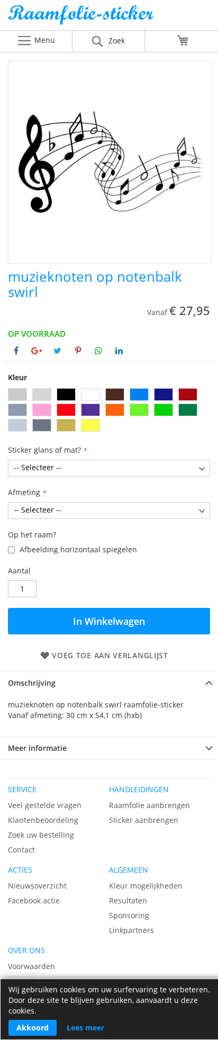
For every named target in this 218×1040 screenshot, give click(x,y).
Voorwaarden (31, 966)
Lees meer (85, 1028)
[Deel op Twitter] (57, 350)
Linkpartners (131, 930)
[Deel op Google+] (36, 350)
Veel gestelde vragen (44, 805)
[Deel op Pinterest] (78, 350)
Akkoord (32, 1028)
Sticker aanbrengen (143, 820)
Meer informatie (37, 748)
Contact (21, 850)
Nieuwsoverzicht (37, 886)
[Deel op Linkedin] (119, 350)
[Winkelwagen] (183, 40)
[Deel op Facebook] (16, 350)
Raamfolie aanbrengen (149, 805)
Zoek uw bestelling (41, 835)
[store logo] (109, 17)
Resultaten (128, 900)
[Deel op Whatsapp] (98, 350)
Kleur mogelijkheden (146, 886)
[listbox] (109, 411)
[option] (17, 394)
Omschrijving (32, 683)
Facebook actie (34, 900)
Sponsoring (129, 915)
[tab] (109, 682)
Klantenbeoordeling (43, 820)
